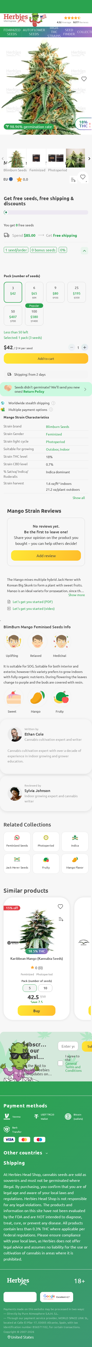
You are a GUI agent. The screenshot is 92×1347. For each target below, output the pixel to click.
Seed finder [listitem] (69, 32)
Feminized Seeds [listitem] (12, 32)
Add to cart (46, 358)
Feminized (54, 434)
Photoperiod (55, 441)
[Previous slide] (3, 158)
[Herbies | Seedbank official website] (26, 19)
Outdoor (52, 449)
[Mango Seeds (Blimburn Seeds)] (46, 85)
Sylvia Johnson (37, 790)
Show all (79, 497)
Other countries (24, 1152)
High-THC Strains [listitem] (54, 32)
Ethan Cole (34, 733)
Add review (46, 555)
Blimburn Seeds (57, 426)
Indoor (65, 449)
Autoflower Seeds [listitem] (34, 32)
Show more (76, 595)
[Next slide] (89, 158)
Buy (36, 1010)
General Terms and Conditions (73, 1067)
